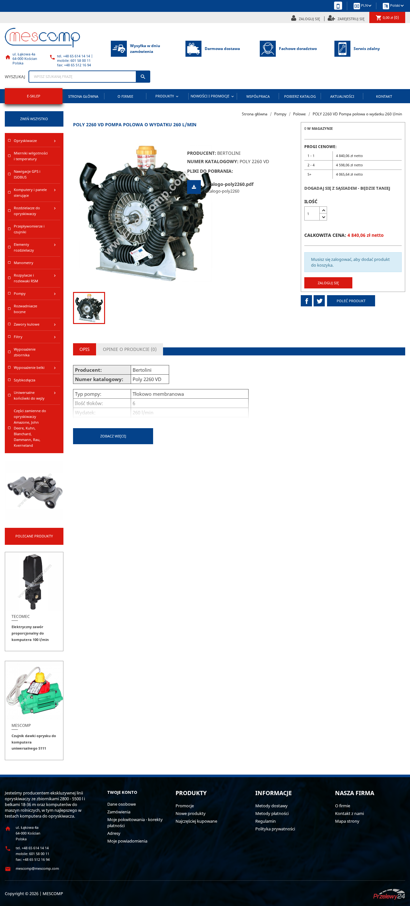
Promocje (185, 806)
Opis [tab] (84, 349)
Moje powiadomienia (127, 841)
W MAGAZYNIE (320, 128)
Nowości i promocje (213, 96)
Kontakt (384, 96)
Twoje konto (122, 792)
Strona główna (83, 96)
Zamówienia (118, 812)
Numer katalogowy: (213, 161)
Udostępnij (306, 300)
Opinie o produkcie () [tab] (130, 349)
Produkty (167, 96)
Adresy (113, 833)
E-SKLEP (33, 96)
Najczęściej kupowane (196, 821)
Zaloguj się (328, 282)
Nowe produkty (191, 813)
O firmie (125, 96)
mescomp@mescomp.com (37, 868)
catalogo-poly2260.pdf (228, 184)
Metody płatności (272, 813)
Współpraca (258, 96)
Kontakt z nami (349, 813)
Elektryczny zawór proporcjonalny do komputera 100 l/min (30, 633)
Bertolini (229, 153)
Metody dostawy (271, 806)
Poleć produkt (351, 300)
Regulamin (265, 821)
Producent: (201, 153)
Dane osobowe (121, 804)
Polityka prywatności (275, 829)
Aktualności (342, 96)
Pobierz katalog (300, 96)
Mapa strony (347, 821)
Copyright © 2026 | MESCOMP (34, 893)
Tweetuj (319, 300)
